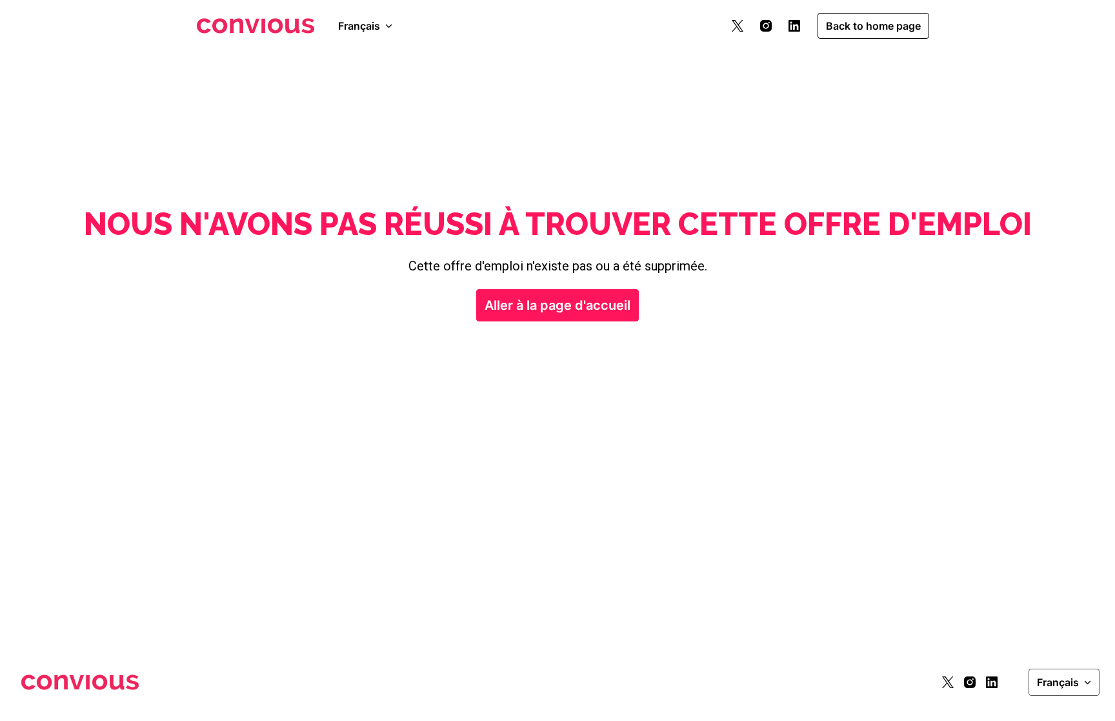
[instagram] (766, 26)
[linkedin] (794, 26)
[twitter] (737, 26)
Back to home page (873, 25)
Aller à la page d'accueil (557, 305)
